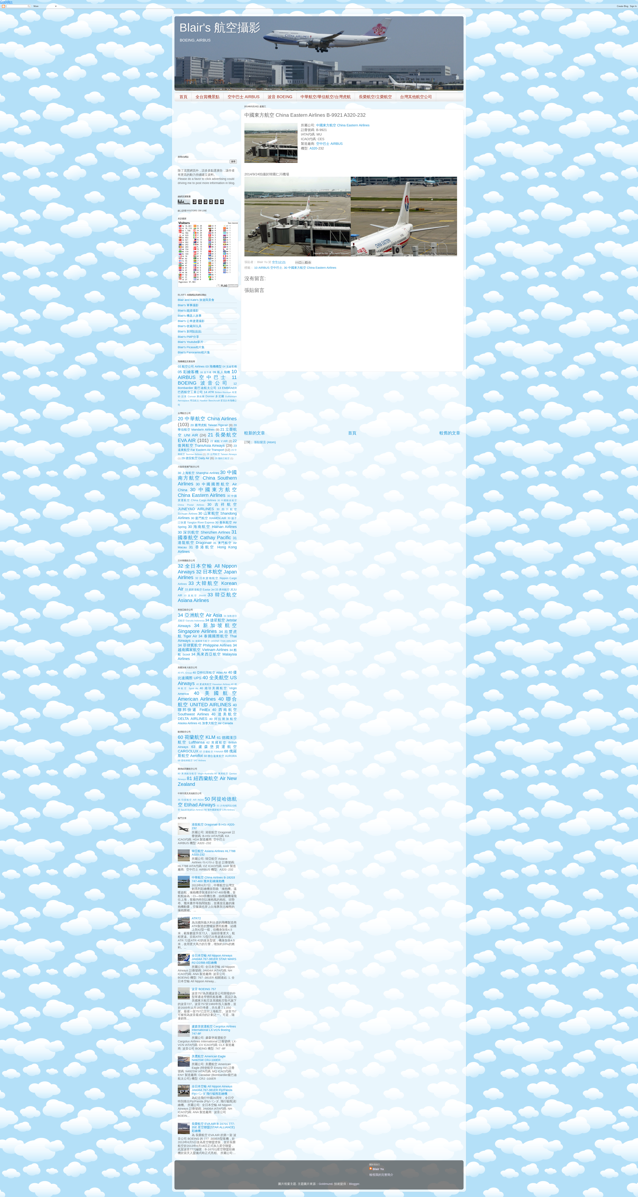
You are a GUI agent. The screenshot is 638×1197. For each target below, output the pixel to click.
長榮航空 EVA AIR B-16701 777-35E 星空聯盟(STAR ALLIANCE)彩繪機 (213, 1127)
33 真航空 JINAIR (195, 595)
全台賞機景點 (207, 96)
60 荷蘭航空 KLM (196, 737)
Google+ (6, 2)
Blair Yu (378, 1169)
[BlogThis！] (300, 262)
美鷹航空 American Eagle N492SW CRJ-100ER (209, 1058)
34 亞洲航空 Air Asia (200, 615)
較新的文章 (254, 433)
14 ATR (209, 392)
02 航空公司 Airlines (191, 366)
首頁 (183, 96)
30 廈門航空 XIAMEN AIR (208, 518)
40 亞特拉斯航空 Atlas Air (210, 672)
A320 (313, 148)
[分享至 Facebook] (306, 262)
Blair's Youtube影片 (190, 342)
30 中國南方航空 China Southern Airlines (207, 478)
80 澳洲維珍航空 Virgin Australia (195, 773)
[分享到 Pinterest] (309, 262)
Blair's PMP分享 (188, 336)
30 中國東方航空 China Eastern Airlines (310, 267)
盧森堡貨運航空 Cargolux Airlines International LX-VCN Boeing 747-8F (214, 1030)
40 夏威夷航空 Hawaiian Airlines (213, 684)
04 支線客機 (229, 366)
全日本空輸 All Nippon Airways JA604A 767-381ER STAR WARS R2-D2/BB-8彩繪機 (214, 959)
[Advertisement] (352, 401)
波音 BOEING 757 (204, 989)
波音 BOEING (280, 96)
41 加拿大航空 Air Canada (215, 723)
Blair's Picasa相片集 (191, 347)
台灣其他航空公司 (416, 96)
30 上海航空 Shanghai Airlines (198, 473)
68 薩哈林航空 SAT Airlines (192, 760)
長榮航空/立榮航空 (375, 96)
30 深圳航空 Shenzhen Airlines (204, 532)
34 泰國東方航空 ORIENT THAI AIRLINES (214, 641)
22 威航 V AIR (219, 441)
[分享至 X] (303, 262)
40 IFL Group (185, 672)
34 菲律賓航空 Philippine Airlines (205, 645)
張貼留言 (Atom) (265, 442)
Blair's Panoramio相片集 (194, 352)
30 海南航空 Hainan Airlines (212, 527)
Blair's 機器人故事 (190, 315)
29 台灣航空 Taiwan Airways (222, 454)
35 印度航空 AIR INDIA (191, 799)
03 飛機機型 (213, 366)
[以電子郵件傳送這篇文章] (297, 262)
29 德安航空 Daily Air (195, 458)
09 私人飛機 (221, 372)
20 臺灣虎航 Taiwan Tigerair (209, 425)
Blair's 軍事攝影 (188, 305)
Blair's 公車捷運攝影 (191, 321)
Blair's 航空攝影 (220, 27)
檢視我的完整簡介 (381, 1174)
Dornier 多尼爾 (215, 396)
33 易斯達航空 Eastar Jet (199, 589)
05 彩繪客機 (188, 372)
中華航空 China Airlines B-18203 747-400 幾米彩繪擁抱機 (213, 879)
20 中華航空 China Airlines (207, 418)
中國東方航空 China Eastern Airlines (343, 125)
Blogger (354, 1184)
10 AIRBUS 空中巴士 (268, 267)
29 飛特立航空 (222, 458)
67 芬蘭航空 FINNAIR (211, 751)
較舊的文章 (449, 433)
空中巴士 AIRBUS (244, 96)
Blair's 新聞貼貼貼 (190, 331)
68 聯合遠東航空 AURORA (220, 755)
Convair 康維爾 (196, 396)
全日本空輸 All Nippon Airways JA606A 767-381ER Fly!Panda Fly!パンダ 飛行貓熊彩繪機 (212, 1090)
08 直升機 (206, 372)
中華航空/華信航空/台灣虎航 (326, 96)
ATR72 (196, 918)
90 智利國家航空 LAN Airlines (219, 809)
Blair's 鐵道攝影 (188, 310)
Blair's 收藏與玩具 (190, 326)
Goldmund (325, 1184)
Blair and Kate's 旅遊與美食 (196, 300)
